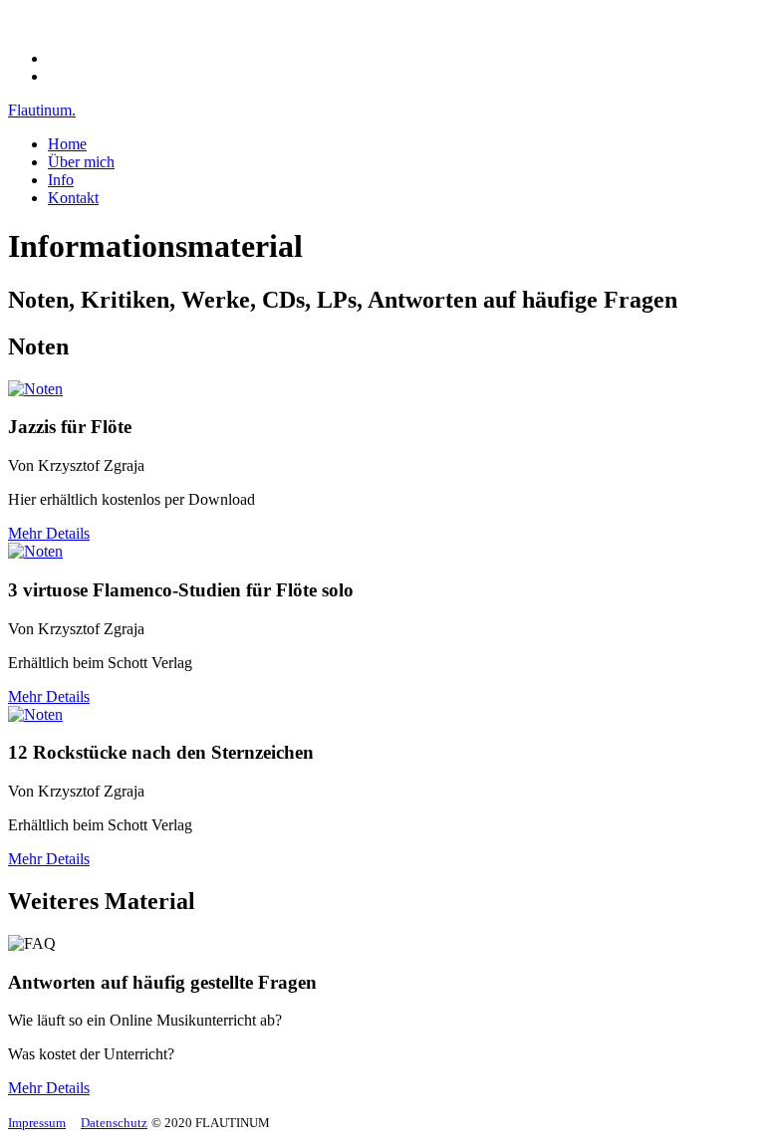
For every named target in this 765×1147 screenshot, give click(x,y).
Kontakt (73, 197)
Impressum (37, 1122)
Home (67, 143)
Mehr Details (49, 533)
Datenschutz (114, 1122)
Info (61, 179)
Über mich (81, 161)
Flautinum (42, 110)
